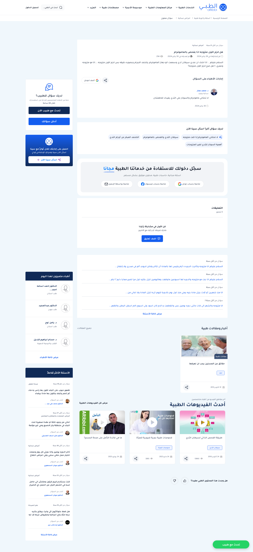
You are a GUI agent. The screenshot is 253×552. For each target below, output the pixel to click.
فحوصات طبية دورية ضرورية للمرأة (154, 437)
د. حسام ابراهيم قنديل (45, 339)
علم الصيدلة (33, 505)
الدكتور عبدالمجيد (48, 305)
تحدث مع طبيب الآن (49, 110)
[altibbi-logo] (213, 7)
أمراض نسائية (34, 445)
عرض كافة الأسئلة (152, 313)
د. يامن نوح (51, 322)
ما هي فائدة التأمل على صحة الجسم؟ (103, 437)
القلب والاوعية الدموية (47, 343)
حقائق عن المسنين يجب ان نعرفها (207, 363)
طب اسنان (52, 293)
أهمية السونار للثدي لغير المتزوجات (204, 144)
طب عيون (52, 309)
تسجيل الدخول (32, 7)
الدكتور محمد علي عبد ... (54, 403)
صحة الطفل (33, 384)
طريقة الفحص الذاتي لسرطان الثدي (204, 437)
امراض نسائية (184, 18)
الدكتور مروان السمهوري (53, 465)
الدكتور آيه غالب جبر (55, 525)
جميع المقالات (84, 328)
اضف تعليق (150, 238)
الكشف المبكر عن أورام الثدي (124, 137)
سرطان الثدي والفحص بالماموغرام (160, 137)
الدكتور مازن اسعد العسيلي (52, 435)
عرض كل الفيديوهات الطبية (93, 403)
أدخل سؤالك (49, 121)
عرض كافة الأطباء (49, 357)
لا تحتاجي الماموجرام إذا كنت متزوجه (200, 137)
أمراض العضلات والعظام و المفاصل (55, 416)
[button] (184, 7)
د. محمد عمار (202, 90)
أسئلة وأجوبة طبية (202, 18)
